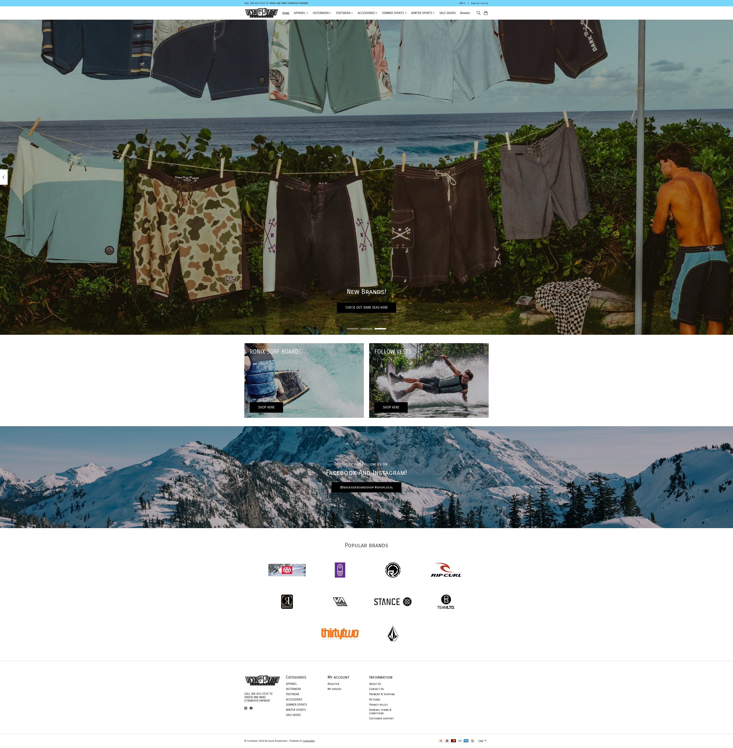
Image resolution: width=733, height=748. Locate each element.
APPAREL (291, 684)
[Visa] (459, 741)
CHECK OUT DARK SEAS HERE (366, 308)
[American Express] (466, 741)
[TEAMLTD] (446, 602)
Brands (465, 13)
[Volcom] (393, 634)
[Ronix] (287, 602)
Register (333, 684)
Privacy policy (378, 704)
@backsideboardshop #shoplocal (366, 487)
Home (285, 13)
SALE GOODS (447, 13)
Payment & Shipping (382, 694)
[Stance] (393, 602)
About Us (375, 684)
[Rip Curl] (446, 570)
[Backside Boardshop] (261, 13)
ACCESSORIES (294, 699)
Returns (374, 699)
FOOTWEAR (292, 694)
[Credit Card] (472, 741)
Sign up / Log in (479, 3)
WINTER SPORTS (296, 710)
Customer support (381, 718)
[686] (287, 570)
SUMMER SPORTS (296, 704)
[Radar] (393, 570)
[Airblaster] (340, 570)
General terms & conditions (380, 711)
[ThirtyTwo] (340, 634)
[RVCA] (340, 602)
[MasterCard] (453, 741)
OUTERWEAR (293, 689)
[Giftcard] (447, 741)
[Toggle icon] (478, 13)
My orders (334, 689)
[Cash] (440, 741)
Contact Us (376, 689)
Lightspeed (309, 741)
